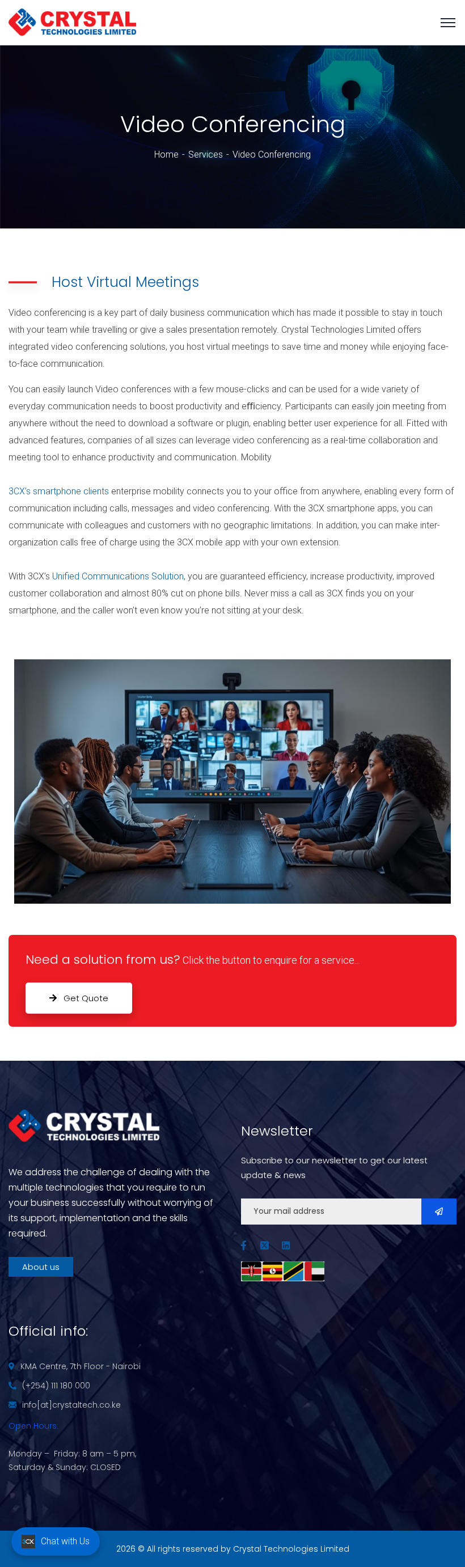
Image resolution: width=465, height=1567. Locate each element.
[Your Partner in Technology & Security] (73, 21)
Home (166, 154)
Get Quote (84, 998)
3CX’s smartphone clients (59, 491)
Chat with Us (65, 1541)
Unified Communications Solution (118, 576)
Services (205, 154)
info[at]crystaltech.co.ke (71, 1405)
